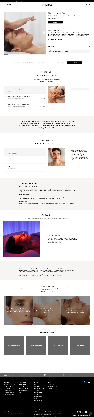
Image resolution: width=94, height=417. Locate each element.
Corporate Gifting (7, 390)
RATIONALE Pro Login (38, 400)
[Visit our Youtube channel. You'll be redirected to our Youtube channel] (86, 412)
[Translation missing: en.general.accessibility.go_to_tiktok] (82, 412)
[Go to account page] (86, 4)
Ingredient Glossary (38, 396)
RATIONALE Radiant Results (39, 388)
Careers (35, 398)
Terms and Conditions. (8, 414)
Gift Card (50, 388)
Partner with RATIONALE (9, 392)
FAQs (20, 392)
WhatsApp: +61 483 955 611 (10, 384)
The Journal (36, 394)
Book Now (55, 22)
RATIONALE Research (38, 392)
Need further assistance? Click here (60, 51)
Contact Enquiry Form (8, 386)
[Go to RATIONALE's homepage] (47, 5)
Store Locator (7, 388)
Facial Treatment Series (9, 394)
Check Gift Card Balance (24, 386)
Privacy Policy (51, 384)
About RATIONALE (37, 384)
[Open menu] (4, 4)
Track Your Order (22, 384)
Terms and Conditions (52, 386)
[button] (44, 32)
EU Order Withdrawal (23, 390)
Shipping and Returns (23, 388)
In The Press (36, 390)
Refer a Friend (36, 386)
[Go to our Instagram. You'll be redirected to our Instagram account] (80, 412)
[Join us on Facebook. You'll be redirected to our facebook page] (77, 412)
